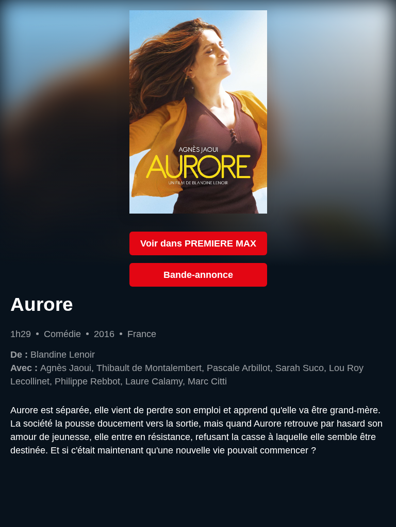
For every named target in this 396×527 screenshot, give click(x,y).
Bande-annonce (198, 274)
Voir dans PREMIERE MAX (198, 243)
